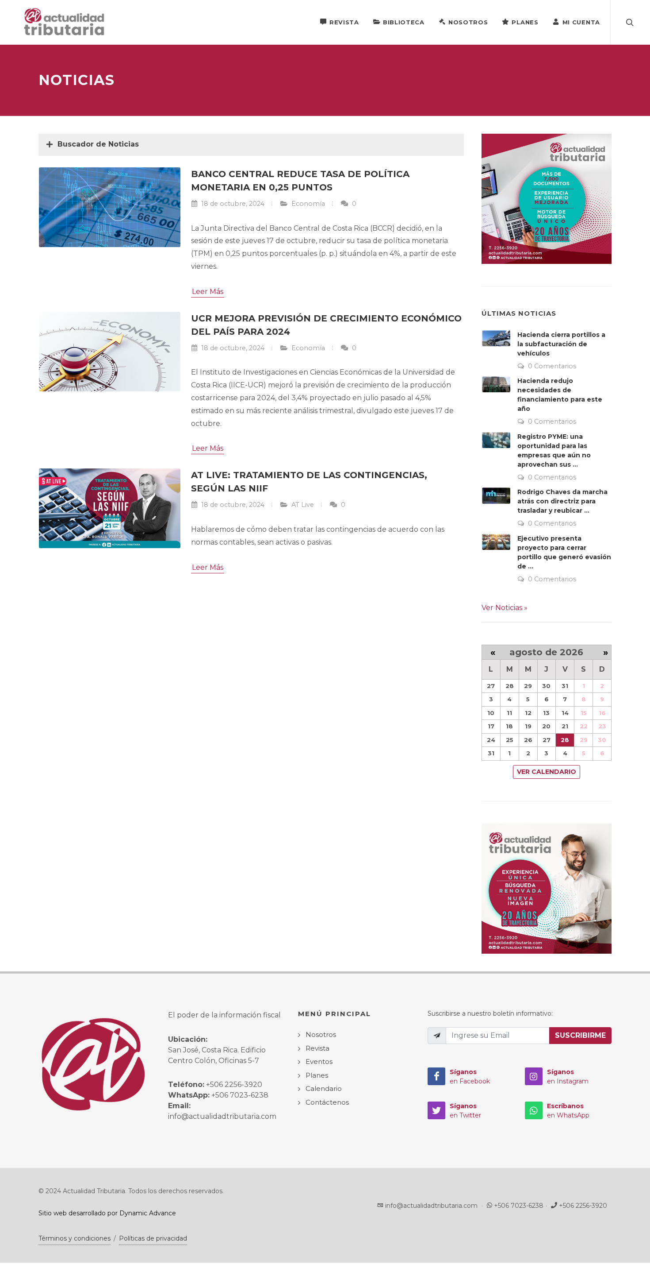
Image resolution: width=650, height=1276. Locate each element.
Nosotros (468, 22)
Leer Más (207, 291)
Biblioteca (403, 22)
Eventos (319, 1061)
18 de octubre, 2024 (231, 204)
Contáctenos (327, 1102)
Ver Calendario (546, 772)
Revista (344, 22)
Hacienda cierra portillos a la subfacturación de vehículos (561, 344)
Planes (525, 22)
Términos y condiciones (74, 1238)
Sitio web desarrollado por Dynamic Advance (107, 1213)
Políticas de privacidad (153, 1238)
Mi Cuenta (581, 22)
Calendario (324, 1088)
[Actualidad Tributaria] (64, 22)
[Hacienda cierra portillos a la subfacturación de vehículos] (496, 338)
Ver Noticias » (505, 607)
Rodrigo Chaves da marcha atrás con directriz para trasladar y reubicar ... (562, 501)
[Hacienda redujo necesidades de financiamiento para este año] (496, 384)
